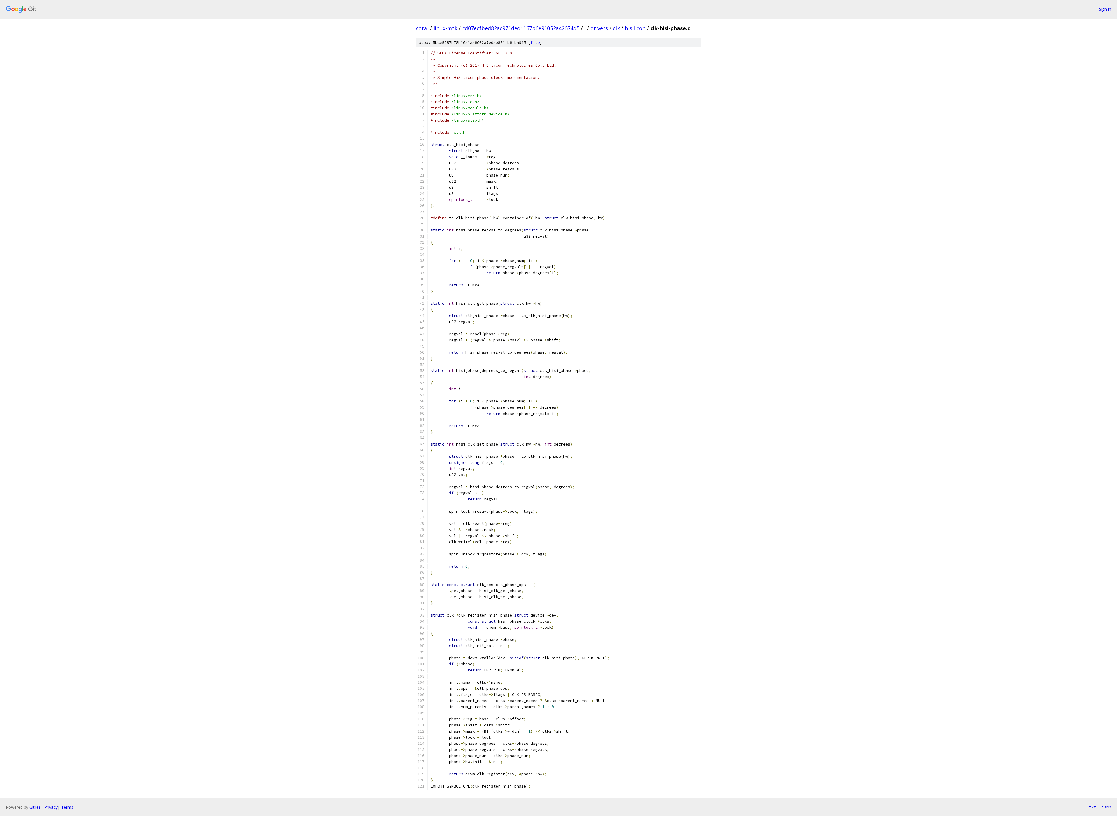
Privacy (51, 807)
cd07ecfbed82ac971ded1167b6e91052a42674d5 (520, 28)
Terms (67, 807)
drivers (599, 28)
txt (1092, 807)
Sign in (1105, 9)
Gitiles (35, 807)
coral (422, 28)
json (1106, 807)
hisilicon (635, 28)
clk (616, 28)
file (535, 42)
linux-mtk (445, 28)
